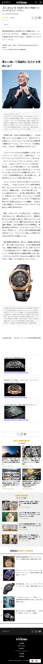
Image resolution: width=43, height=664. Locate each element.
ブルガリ (5, 24)
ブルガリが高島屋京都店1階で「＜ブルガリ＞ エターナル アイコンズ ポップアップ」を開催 (30, 525)
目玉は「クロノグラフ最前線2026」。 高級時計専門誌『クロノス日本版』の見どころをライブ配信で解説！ (29, 536)
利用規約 (21, 648)
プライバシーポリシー (21, 651)
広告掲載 (21, 653)
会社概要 (21, 643)
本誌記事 (15, 14)
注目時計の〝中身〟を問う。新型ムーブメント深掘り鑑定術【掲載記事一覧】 (29, 503)
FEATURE (9, 14)
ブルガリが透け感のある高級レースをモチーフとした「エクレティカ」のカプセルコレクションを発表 (29, 514)
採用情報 (21, 656)
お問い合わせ (21, 646)
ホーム (4, 14)
